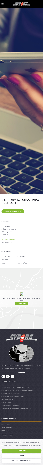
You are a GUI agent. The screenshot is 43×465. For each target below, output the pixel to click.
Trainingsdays (7, 425)
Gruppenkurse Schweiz (10, 405)
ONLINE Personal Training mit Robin (15, 387)
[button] (3, 4)
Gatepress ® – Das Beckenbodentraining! (17, 390)
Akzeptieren (21, 303)
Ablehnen (21, 456)
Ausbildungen (7, 428)
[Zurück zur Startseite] (21, 4)
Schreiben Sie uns (14, 211)
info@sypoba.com (8, 239)
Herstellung (6, 402)
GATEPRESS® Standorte (10, 393)
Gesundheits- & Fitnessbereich (14, 396)
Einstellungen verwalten (22, 461)
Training (5, 414)
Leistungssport (8, 399)
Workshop (5, 430)
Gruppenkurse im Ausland (11, 411)
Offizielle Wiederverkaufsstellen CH (16, 408)
